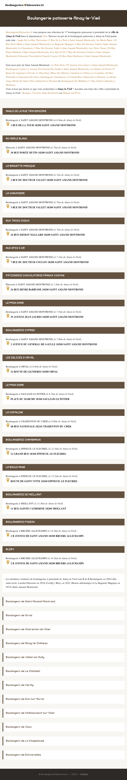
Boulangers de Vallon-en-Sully (25, 657)
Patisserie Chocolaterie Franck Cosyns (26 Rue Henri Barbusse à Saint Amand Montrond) (64, 56)
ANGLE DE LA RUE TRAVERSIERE (26, 111)
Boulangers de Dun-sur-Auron (25, 699)
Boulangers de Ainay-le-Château (27, 643)
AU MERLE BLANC (16, 138)
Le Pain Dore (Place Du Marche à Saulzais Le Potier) (63, 73)
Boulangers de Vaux (19, 727)
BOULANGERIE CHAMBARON (23, 440)
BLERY (10, 549)
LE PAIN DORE (15, 303)
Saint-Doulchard (50, 92)
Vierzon (36, 92)
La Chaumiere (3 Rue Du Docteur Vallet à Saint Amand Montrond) (52, 48)
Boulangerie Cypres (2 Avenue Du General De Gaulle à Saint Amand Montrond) (47, 69)
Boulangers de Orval (19, 615)
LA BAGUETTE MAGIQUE (20, 166)
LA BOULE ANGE (15, 467)
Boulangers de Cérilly (20, 685)
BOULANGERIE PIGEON (20, 522)
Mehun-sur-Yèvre (71, 92)
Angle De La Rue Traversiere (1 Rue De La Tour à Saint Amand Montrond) (56, 40)
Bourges (26, 92)
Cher (44, 36)
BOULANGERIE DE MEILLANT (24, 494)
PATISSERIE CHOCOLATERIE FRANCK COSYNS (35, 275)
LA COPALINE (14, 412)
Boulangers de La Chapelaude (25, 741)
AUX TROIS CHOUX (17, 221)
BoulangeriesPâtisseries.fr (24, 5)
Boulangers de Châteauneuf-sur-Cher (30, 713)
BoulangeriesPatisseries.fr (19, 32)
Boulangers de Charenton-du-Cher (28, 629)
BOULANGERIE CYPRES (20, 330)
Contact (84, 774)
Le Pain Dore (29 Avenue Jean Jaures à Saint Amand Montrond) (84, 65)
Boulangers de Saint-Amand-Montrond (30, 601)
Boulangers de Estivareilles (23, 755)
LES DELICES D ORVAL (20, 357)
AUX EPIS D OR (15, 248)
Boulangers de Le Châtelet (23, 671)
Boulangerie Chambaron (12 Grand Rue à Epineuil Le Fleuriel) (73, 76)
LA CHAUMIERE (15, 193)
